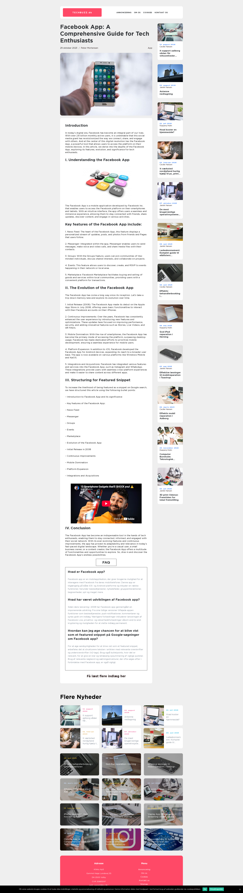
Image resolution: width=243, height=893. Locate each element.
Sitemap (144, 884)
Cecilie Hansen (166, 47)
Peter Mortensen (89, 48)
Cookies (147, 13)
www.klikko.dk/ (101, 885)
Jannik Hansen (166, 87)
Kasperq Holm (166, 126)
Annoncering (123, 13)
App (150, 48)
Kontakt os (161, 13)
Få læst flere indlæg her (106, 676)
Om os (137, 13)
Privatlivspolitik (216, 889)
